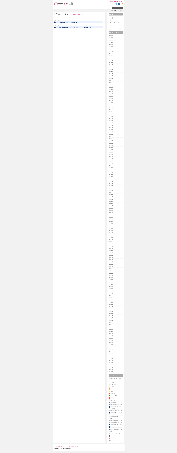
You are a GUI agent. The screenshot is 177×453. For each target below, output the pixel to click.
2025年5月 (111, 69)
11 (114, 22)
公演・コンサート (114, 397)
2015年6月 (111, 335)
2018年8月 (111, 250)
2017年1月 (111, 293)
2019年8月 (111, 223)
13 (118, 22)
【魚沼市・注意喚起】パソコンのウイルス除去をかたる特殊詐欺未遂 (73, 27)
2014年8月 (111, 358)
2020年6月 (111, 201)
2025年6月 (111, 66)
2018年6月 (111, 255)
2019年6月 (111, 228)
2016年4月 (111, 313)
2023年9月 (111, 113)
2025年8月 (111, 62)
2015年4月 (111, 340)
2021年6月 (111, 174)
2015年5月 (111, 338)
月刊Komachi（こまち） (115, 433)
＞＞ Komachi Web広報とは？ (116, 1)
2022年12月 (111, 134)
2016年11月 (111, 297)
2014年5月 (111, 364)
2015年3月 (111, 342)
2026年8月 (111, 35)
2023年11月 (111, 109)
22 (109, 25)
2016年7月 (111, 306)
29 (109, 27)
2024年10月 (111, 84)
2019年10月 (111, 219)
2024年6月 (111, 93)
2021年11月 (111, 163)
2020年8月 (111, 196)
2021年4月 (111, 178)
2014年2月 (111, 371)
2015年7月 (111, 333)
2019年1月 (111, 239)
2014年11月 (111, 351)
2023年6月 (111, 120)
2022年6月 (111, 147)
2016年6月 (111, 308)
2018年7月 (111, 252)
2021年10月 (111, 165)
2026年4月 (111, 44)
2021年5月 (111, 176)
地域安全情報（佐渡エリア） (116, 410)
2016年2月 (111, 317)
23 (110, 25)
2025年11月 (111, 55)
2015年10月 (111, 326)
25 (114, 25)
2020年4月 (111, 205)
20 (118, 23)
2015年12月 (111, 322)
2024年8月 (111, 89)
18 (114, 23)
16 (110, 23)
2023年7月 (111, 118)
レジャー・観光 (113, 395)
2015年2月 (111, 344)
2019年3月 (111, 234)
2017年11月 (111, 270)
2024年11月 (111, 82)
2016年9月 (111, 302)
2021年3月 (111, 181)
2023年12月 (111, 107)
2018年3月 (111, 261)
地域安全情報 (113, 402)
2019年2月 (111, 237)
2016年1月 (111, 320)
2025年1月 (111, 78)
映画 (111, 431)
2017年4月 (111, 286)
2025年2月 (111, 75)
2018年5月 (111, 257)
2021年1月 (111, 185)
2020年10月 (111, 192)
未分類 (111, 435)
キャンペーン (113, 388)
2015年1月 (111, 346)
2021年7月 (111, 172)
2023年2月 (111, 129)
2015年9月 (111, 329)
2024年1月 (111, 104)
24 (112, 25)
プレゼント (112, 393)
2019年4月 (111, 232)
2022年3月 (111, 154)
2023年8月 (111, 116)
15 (109, 23)
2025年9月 (111, 60)
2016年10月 (111, 299)
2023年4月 (111, 125)
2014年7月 (111, 360)
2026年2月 (111, 48)
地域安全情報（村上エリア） (116, 420)
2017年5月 (111, 284)
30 (110, 27)
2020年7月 (111, 199)
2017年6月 (111, 281)
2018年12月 (111, 241)
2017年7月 (111, 279)
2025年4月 (111, 71)
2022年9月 (111, 140)
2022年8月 (111, 143)
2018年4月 (111, 259)
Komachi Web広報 (114, 10)
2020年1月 (111, 212)
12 (116, 22)
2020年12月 (111, 187)
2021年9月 (111, 167)
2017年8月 (111, 277)
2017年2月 (111, 290)
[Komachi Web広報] (64, 5)
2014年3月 (111, 369)
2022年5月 (111, 149)
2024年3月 (111, 100)
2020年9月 (111, 194)
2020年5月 (111, 203)
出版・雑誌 (112, 400)
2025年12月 (111, 53)
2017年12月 (111, 268)
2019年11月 (111, 217)
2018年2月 (111, 264)
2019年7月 (111, 225)
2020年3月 (111, 208)
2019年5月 (111, 230)
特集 (111, 438)
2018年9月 (111, 248)
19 (116, 23)
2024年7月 (111, 91)
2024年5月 (111, 96)
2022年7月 (111, 145)
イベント (112, 386)
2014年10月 (111, 353)
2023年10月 (111, 111)
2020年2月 (111, 210)
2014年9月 (111, 355)
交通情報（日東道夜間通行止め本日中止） (66, 22)
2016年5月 (111, 311)
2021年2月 (111, 183)
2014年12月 (111, 349)
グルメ (111, 391)
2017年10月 (111, 273)
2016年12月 (111, 295)
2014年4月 (111, 367)
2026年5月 (111, 42)
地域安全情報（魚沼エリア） (116, 429)
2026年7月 (111, 37)
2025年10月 (111, 57)
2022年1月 (111, 158)
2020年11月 (111, 190)
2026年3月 (111, 46)
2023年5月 (111, 122)
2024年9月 (111, 87)
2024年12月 (111, 80)
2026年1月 (111, 51)
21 (120, 23)
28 (120, 25)
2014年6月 (111, 362)
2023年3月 (111, 127)
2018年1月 (111, 266)
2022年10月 (111, 138)
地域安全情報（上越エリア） (116, 404)
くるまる (112, 382)
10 (112, 22)
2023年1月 (111, 131)
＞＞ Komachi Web (58, 446)
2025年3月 (111, 73)
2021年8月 (111, 169)
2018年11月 (111, 243)
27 (118, 25)
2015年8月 (111, 331)
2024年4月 (111, 98)
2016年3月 (111, 315)
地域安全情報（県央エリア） (116, 424)
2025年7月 (111, 64)
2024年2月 (111, 102)
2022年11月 (111, 136)
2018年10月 (111, 246)
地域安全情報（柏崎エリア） (116, 422)
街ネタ (111, 440)
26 (116, 25)
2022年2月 (111, 156)
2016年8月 (111, 304)
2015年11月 (111, 324)
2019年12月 (111, 214)
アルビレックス (113, 384)
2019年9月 (111, 221)
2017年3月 (111, 288)
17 (112, 23)
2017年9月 (111, 275)
